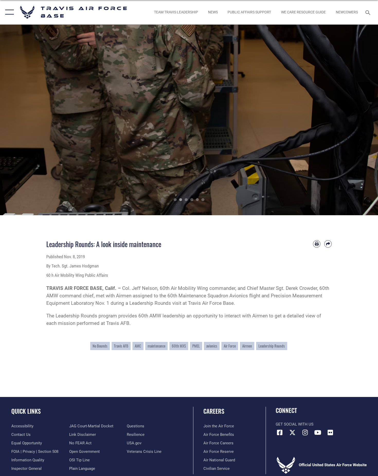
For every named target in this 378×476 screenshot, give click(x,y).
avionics (211, 346)
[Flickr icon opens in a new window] (330, 432)
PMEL (196, 346)
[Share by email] (328, 244)
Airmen (247, 346)
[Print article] (316, 244)
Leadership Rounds (271, 346)
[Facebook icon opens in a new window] (279, 432)
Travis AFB (121, 346)
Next (359, 120)
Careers (213, 411)
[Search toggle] (368, 12)
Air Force (230, 346)
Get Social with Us (294, 424)
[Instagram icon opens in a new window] (305, 432)
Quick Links (26, 411)
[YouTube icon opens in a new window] (317, 432)
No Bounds (100, 346)
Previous (19, 120)
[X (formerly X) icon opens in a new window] (292, 432)
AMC (138, 346)
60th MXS (179, 346)
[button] (8, 12)
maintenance (156, 346)
